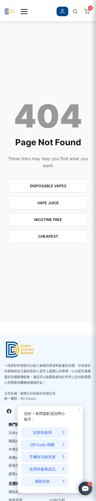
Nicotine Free (48, 219)
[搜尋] (75, 11)
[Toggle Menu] (24, 11)
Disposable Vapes (48, 186)
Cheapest (48, 236)
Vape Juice (48, 203)
